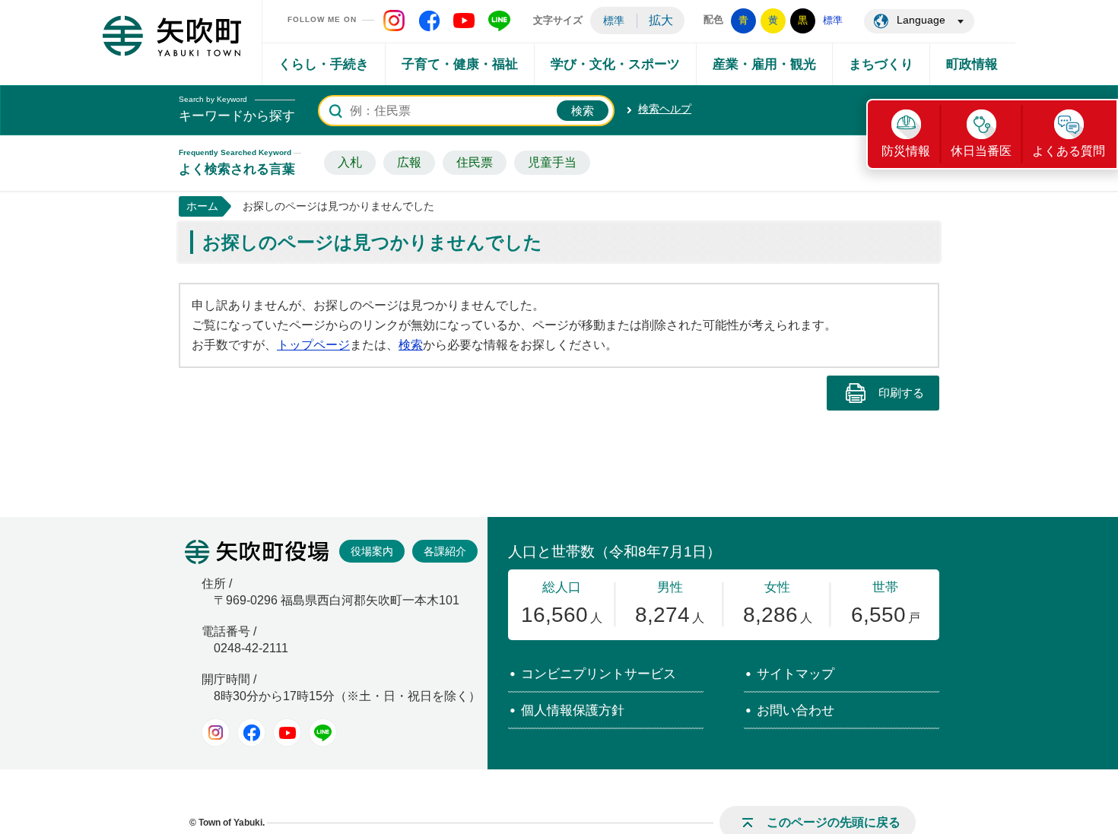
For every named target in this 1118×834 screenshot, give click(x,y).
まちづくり (881, 64)
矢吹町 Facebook (429, 20)
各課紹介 (445, 551)
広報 (409, 162)
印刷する (901, 393)
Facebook (251, 732)
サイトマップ (795, 674)
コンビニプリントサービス (598, 674)
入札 (350, 162)
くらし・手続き (323, 64)
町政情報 (972, 64)
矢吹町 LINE (499, 20)
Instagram (216, 732)
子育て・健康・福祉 (460, 64)
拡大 (661, 20)
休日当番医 (981, 150)
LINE (323, 732)
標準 (613, 20)
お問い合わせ (795, 710)
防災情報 (905, 150)
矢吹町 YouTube (464, 20)
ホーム (202, 206)
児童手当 (552, 162)
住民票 (474, 162)
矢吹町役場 (257, 552)
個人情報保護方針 (572, 710)
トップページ (313, 344)
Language (921, 20)
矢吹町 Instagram (394, 20)
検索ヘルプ (664, 109)
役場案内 (372, 551)
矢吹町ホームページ (172, 35)
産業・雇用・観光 (764, 64)
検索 (411, 344)
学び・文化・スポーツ (615, 64)
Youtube (287, 732)
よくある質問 (1068, 150)
